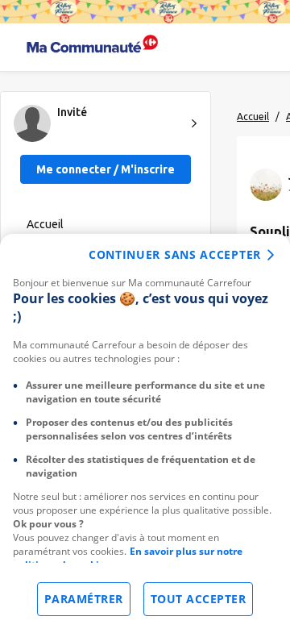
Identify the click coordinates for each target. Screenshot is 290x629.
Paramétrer (83, 598)
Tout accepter (198, 598)
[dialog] (145, 431)
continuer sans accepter (175, 254)
